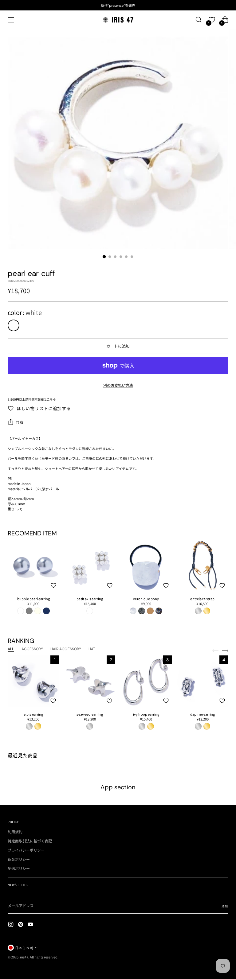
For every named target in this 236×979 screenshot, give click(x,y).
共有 (19, 422)
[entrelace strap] (202, 565)
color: (25, 312)
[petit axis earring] (90, 565)
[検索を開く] (198, 20)
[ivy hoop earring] (146, 681)
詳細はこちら (46, 399)
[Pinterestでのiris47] (21, 925)
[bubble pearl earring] (33, 565)
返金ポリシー (19, 859)
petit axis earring (90, 598)
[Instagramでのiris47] (11, 925)
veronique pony (146, 598)
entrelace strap (202, 598)
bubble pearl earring (33, 598)
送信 (225, 906)
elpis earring (33, 714)
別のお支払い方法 (118, 385)
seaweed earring (90, 714)
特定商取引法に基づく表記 (30, 840)
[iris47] (118, 20)
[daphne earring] (202, 681)
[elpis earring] (33, 681)
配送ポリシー (19, 868)
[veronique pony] (146, 565)
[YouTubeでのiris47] (31, 925)
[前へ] (215, 651)
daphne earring (202, 714)
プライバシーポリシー (26, 850)
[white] (13, 325)
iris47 (24, 956)
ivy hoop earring (146, 714)
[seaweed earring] (90, 681)
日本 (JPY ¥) (24, 947)
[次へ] (225, 650)
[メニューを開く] (11, 20)
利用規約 (15, 831)
